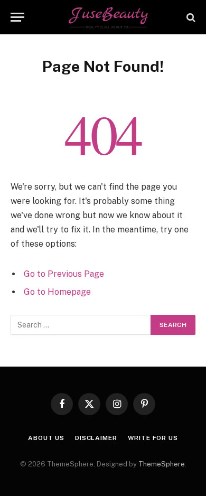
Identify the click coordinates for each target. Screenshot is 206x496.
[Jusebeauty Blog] (108, 17)
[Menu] (17, 17)
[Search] (189, 17)
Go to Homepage (57, 292)
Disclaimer (96, 438)
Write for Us (153, 438)
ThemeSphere (161, 464)
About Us (46, 438)
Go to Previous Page (64, 274)
